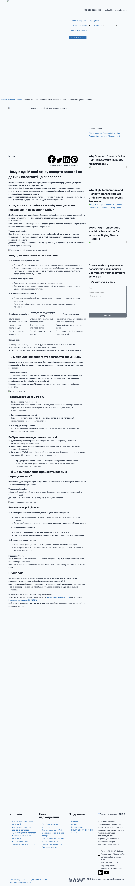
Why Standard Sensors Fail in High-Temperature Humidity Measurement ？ (107, 160)
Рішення (98, 25)
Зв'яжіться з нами (79, 30)
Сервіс (111, 25)
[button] (51, 161)
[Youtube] (106, 872)
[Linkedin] (100, 872)
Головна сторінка (78, 21)
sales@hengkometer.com (58, 597)
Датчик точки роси (79, 25)
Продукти (94, 21)
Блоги (19, 100)
